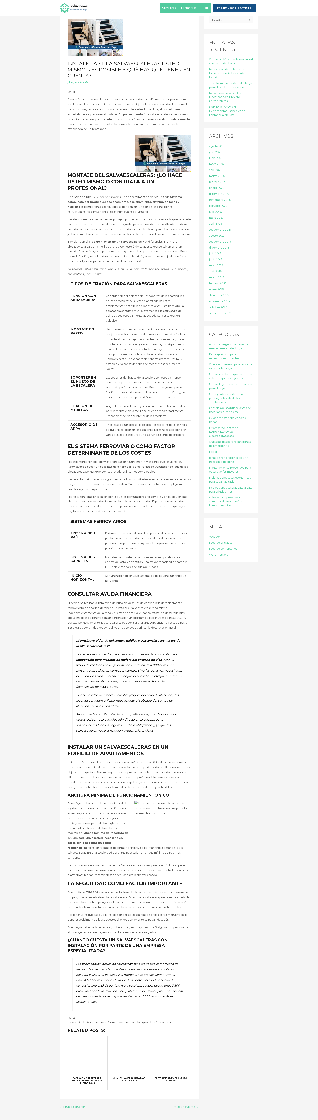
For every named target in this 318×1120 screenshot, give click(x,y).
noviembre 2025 (220, 199)
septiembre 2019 (220, 241)
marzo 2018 (216, 277)
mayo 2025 (216, 217)
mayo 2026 (216, 164)
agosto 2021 (217, 235)
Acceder (214, 536)
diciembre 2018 (219, 247)
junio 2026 (216, 158)
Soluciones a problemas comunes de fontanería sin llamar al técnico (226, 501)
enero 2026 (216, 187)
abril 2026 (215, 170)
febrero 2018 (217, 283)
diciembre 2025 (219, 193)
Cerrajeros (169, 7)
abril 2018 (215, 271)
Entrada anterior (72, 1107)
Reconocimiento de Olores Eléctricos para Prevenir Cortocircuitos (226, 97)
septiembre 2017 (220, 313)
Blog (205, 7)
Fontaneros (188, 7)
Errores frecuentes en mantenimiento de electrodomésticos (223, 431)
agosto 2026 (217, 146)
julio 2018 (215, 253)
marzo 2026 (217, 176)
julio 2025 (215, 211)
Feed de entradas (220, 542)
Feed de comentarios (223, 548)
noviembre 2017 (219, 301)
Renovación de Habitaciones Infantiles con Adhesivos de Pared (227, 73)
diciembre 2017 (219, 295)
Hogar (73, 82)
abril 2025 (215, 223)
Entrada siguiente (185, 1107)
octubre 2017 (218, 307)
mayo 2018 (216, 265)
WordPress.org (219, 554)
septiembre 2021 (220, 229)
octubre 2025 (218, 205)
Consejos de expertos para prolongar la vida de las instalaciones (226, 398)
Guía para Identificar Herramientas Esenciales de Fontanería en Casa (227, 111)
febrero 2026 (217, 182)
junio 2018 (216, 259)
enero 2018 (216, 289)
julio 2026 (215, 152)
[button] (234, 8)
